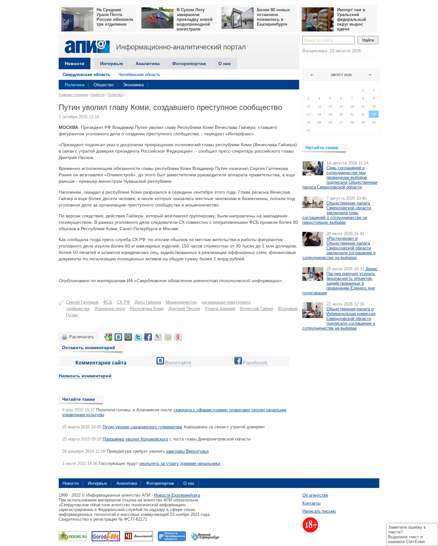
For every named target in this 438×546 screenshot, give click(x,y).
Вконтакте (178, 362)
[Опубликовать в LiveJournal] (158, 337)
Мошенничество (181, 302)
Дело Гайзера (148, 302)
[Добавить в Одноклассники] (168, 337)
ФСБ (107, 302)
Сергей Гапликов (82, 302)
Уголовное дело (109, 308)
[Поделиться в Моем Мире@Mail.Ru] (128, 337)
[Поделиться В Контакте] (118, 337)
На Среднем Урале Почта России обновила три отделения (115, 17)
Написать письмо (319, 511)
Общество (104, 84)
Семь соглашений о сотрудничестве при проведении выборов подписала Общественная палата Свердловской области (339, 177)
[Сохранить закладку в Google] (108, 337)
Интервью (111, 63)
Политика (74, 84)
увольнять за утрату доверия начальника (179, 463)
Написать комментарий (85, 375)
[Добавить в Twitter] (138, 337)
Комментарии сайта (100, 362)
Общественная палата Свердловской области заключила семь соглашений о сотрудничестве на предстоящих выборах (336, 213)
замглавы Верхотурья (187, 451)
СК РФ (123, 302)
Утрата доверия (220, 308)
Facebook (255, 362)
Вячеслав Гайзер (256, 308)
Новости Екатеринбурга (177, 495)
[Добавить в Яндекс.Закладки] (178, 337)
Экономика (133, 84)
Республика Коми (147, 308)
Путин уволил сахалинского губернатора (142, 426)
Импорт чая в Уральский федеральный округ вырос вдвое (351, 19)
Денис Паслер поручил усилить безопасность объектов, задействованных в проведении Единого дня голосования (339, 280)
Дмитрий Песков (184, 308)
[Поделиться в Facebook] (148, 337)
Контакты (311, 503)
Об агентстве (315, 495)
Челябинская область (139, 74)
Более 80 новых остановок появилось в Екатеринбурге (273, 17)
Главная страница (73, 95)
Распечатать (81, 336)
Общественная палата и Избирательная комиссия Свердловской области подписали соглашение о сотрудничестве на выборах (338, 319)
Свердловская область (86, 74)
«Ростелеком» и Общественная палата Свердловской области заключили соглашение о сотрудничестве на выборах (338, 248)
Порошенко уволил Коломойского (135, 439)
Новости (74, 63)
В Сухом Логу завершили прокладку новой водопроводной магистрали (195, 19)
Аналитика (148, 63)
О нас (224, 63)
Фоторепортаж (189, 63)
